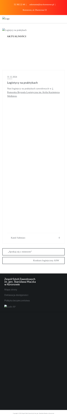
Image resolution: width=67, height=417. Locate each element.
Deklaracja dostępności (16, 295)
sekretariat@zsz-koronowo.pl (42, 4)
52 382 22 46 (19, 4)
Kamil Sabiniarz (17, 238)
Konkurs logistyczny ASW (46, 260)
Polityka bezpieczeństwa (17, 300)
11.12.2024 (12, 77)
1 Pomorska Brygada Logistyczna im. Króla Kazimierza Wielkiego (33, 92)
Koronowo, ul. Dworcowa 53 (34, 10)
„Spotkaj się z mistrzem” (20, 251)
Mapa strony (10, 289)
